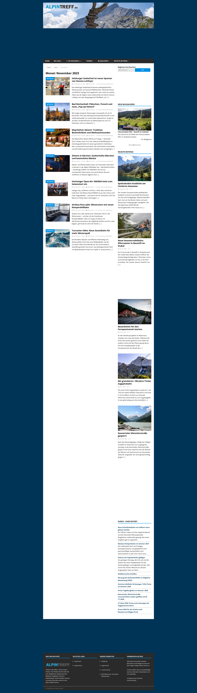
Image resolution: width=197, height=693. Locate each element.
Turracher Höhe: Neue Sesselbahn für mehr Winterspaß (91, 232)
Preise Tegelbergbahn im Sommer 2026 (133, 590)
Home (47, 61)
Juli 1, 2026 (123, 387)
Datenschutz (78, 665)
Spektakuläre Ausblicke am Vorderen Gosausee (132, 185)
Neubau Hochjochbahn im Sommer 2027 (133, 544)
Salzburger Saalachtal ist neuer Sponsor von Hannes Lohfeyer (92, 79)
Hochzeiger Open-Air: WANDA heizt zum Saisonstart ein (92, 182)
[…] (108, 97)
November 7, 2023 (79, 187)
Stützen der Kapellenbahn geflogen (131, 557)
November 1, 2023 (79, 236)
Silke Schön (91, 84)
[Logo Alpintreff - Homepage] (58, 667)
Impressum (77, 661)
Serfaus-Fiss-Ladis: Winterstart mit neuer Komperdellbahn (93, 206)
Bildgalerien (103, 61)
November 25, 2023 (79, 84)
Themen (89, 61)
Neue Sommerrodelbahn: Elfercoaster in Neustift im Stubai (131, 243)
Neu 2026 (57, 61)
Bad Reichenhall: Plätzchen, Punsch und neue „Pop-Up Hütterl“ (92, 105)
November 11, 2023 (79, 161)
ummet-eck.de (105, 670)
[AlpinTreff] (98, 27)
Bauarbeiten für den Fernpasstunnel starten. (130, 328)
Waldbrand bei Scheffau (127, 574)
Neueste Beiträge (121, 61)
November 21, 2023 (79, 110)
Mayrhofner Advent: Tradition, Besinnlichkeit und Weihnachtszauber (91, 131)
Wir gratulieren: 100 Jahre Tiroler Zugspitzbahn (134, 382)
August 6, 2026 (124, 189)
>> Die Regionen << (73, 61)
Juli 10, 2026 (123, 249)
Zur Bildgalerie (146, 139)
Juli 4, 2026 (123, 332)
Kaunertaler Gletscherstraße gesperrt (132, 434)
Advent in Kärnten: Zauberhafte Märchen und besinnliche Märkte (93, 157)
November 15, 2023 (79, 135)
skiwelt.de (104, 661)
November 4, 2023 (79, 210)
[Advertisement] (98, 43)
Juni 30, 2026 (123, 439)
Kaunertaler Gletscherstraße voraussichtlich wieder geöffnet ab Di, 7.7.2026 (132, 596)
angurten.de (105, 665)
